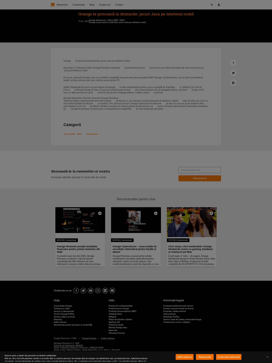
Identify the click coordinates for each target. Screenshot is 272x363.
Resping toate (205, 357)
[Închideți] (267, 357)
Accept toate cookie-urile (229, 357)
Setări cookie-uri (184, 357)
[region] (136, 357)
